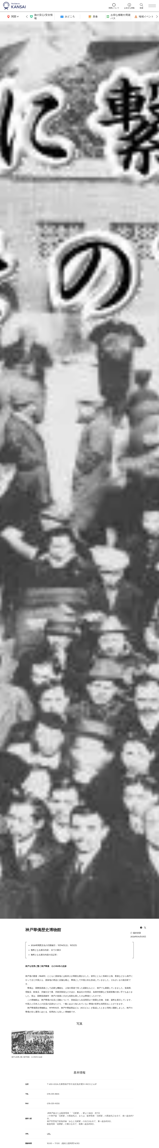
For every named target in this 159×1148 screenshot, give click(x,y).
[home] (53, 6)
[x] (145, 928)
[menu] (152, 6)
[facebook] (141, 928)
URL (49, 1133)
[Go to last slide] (27, 17)
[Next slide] (157, 17)
